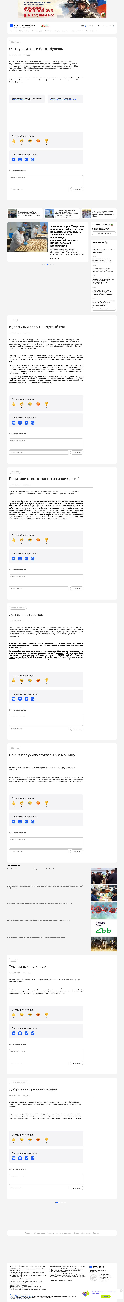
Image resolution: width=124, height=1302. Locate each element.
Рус (82, 26)
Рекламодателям (77, 31)
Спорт (13, 320)
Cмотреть (105, 1296)
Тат (91, 26)
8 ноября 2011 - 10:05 (14, 761)
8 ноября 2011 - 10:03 (14, 972)
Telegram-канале (19, 99)
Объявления (24, 31)
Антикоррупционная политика (19, 1295)
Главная (13, 31)
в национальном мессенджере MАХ (63, 99)
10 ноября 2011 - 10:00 (15, 333)
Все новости (104, 309)
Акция (64, 31)
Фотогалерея (37, 31)
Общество (15, 42)
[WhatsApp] (32, 159)
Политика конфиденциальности (20, 1298)
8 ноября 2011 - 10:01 (14, 1095)
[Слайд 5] (53, 254)
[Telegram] (26, 159)
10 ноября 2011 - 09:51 (15, 620)
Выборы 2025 (91, 31)
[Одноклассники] (20, 159)
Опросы (50, 1233)
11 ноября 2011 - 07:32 (15, 55)
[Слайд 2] (44, 254)
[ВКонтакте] (13, 159)
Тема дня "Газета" (18, 608)
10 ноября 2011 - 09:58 (15, 484)
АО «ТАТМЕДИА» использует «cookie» (22, 1296)
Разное (96, 1233)
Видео (76, 1233)
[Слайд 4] (50, 254)
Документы (86, 1233)
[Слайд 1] (42, 254)
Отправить (77, 189)
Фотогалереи (39, 1233)
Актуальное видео (52, 31)
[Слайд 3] (47, 254)
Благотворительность (19, 1082)
